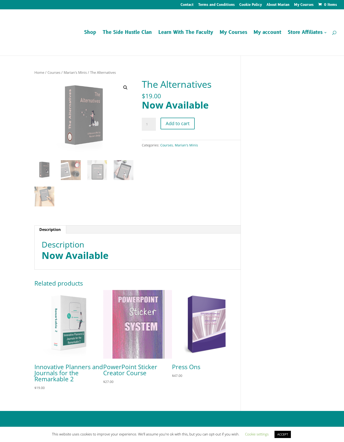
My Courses (304, 5)
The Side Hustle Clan (127, 33)
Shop (90, 33)
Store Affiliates (305, 33)
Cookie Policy (250, 5)
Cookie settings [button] (257, 434)
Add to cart (178, 123)
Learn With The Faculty (185, 33)
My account (267, 33)
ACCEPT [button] (282, 434)
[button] (125, 87)
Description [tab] (50, 229)
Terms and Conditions (216, 5)
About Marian (278, 5)
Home (39, 72)
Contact (187, 5)
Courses (54, 72)
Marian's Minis (75, 72)
